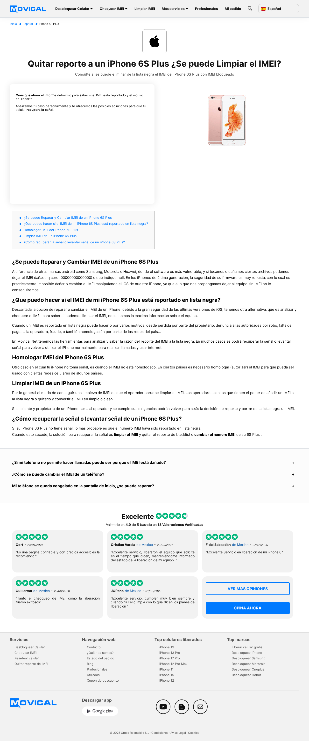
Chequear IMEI (112, 9)
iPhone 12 (166, 680)
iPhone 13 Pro (169, 653)
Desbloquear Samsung (249, 658)
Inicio (13, 24)
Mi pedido (233, 9)
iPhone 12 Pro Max (173, 664)
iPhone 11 (166, 669)
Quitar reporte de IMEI (31, 664)
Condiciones (159, 732)
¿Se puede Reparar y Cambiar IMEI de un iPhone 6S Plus (68, 217)
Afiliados (93, 675)
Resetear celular (26, 658)
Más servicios (173, 9)
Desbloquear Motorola (248, 664)
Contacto (94, 647)
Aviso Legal (178, 732)
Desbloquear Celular (72, 9)
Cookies (193, 732)
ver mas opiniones (248, 588)
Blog (90, 664)
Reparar (27, 24)
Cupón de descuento (103, 680)
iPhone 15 (166, 675)
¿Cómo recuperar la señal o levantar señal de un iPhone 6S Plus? (74, 242)
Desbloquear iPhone (247, 653)
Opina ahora (247, 608)
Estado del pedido (100, 658)
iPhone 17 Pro (169, 658)
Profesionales (206, 9)
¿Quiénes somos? (100, 653)
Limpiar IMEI (144, 9)
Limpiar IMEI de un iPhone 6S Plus (50, 236)
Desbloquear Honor (246, 675)
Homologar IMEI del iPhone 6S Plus (51, 230)
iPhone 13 (166, 647)
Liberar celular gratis (247, 647)
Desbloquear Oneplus (248, 669)
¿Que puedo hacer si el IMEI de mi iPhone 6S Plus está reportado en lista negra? (86, 224)
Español (274, 9)
